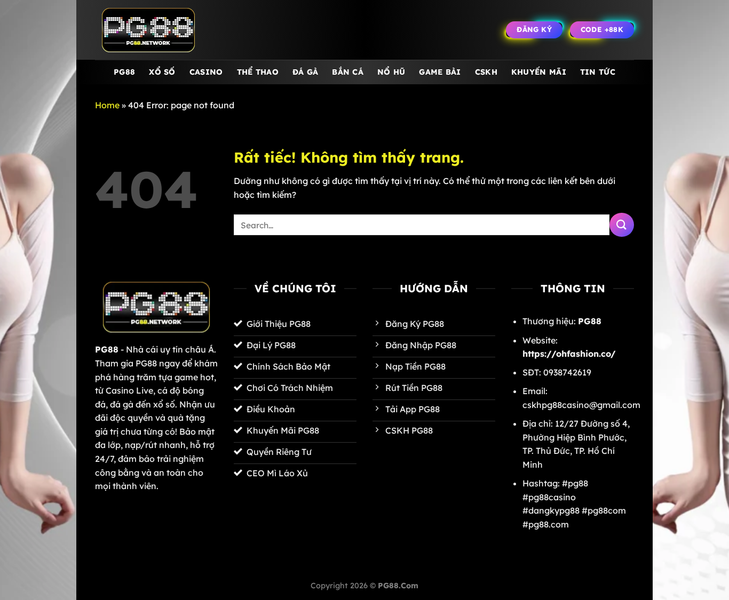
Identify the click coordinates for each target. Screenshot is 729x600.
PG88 (124, 72)
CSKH (486, 72)
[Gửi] (621, 225)
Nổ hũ (391, 72)
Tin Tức (597, 72)
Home (107, 105)
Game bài (440, 72)
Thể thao (258, 72)
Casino (206, 72)
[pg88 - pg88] (148, 30)
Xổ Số (162, 72)
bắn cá (347, 72)
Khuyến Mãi (538, 72)
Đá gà (305, 72)
